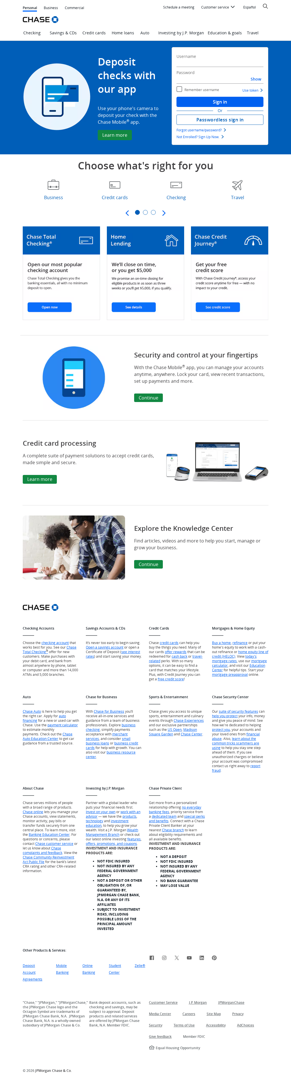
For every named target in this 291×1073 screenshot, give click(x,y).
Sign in (220, 102)
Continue (148, 398)
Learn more (114, 135)
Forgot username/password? (199, 130)
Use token (250, 90)
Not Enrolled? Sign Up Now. (197, 136)
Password (185, 72)
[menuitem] (178, 7)
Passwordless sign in (220, 120)
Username (186, 56)
